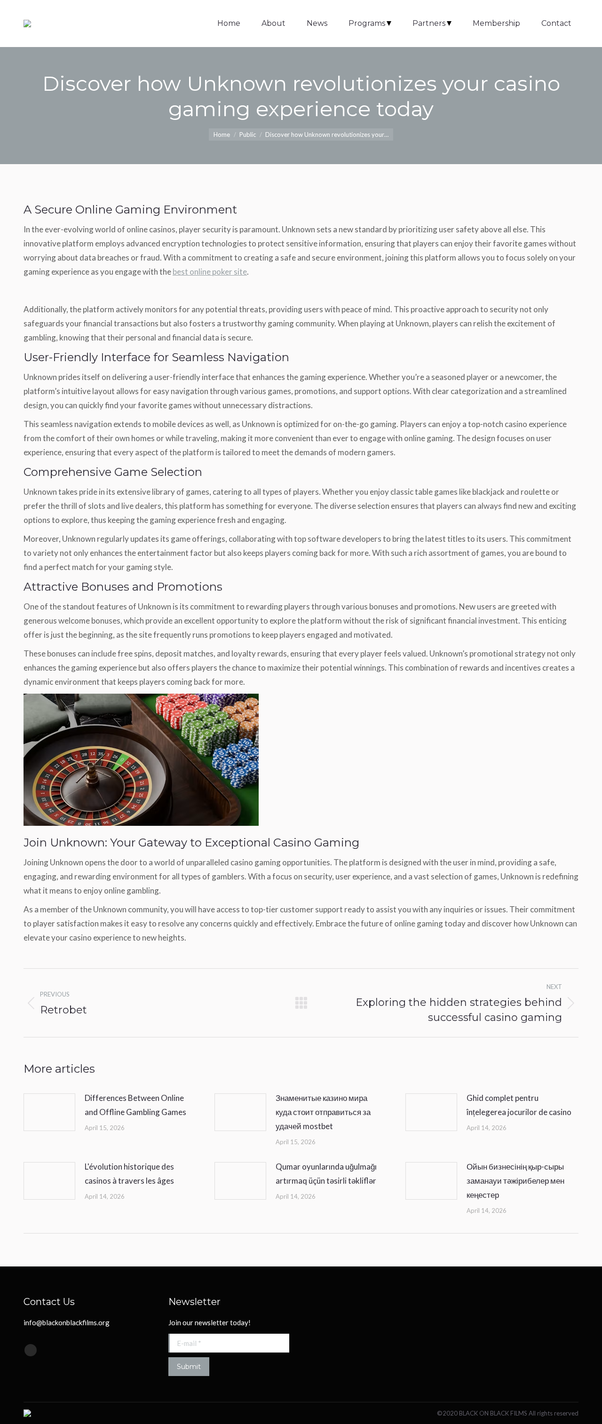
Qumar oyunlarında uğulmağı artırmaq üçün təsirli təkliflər (326, 1174)
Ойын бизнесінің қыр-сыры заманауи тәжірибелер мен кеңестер (515, 1181)
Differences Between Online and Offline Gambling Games (135, 1105)
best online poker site (210, 272)
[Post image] (49, 1112)
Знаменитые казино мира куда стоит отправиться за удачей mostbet (323, 1112)
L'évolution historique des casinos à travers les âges (129, 1174)
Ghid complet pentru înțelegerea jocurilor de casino (519, 1105)
